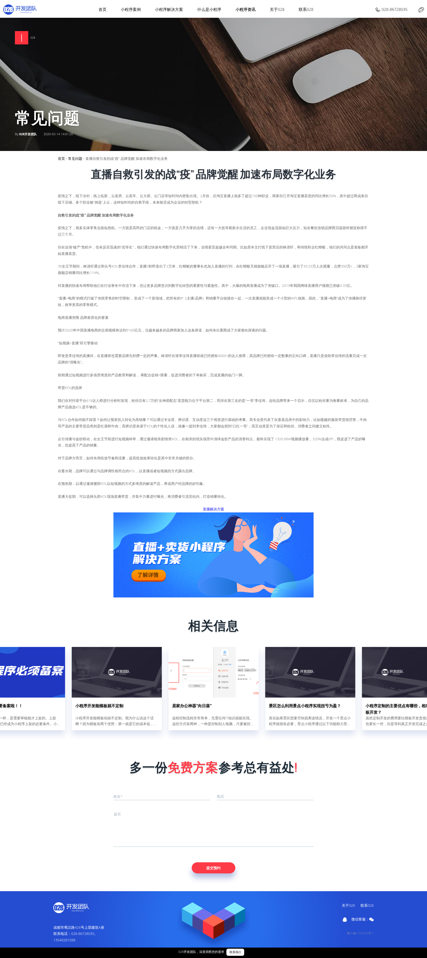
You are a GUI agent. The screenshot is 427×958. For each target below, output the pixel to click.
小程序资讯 (246, 9)
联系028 (306, 9)
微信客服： (360, 919)
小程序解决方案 (169, 9)
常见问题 (75, 158)
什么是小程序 (209, 9)
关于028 (277, 9)
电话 (220, 796)
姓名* (118, 796)
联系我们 (235, 952)
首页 (103, 9)
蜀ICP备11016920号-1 (360, 933)
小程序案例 (131, 9)
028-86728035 (394, 9)
